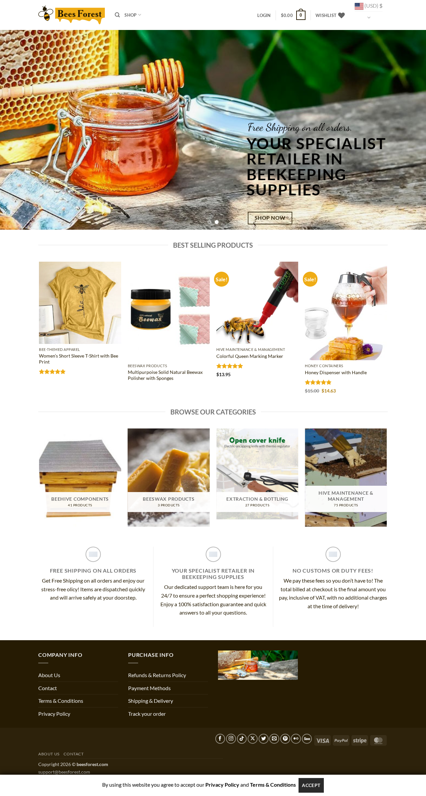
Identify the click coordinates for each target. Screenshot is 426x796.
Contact (47, 688)
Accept (311, 785)
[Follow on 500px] (307, 739)
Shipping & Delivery (150, 700)
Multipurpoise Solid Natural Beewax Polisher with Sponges (165, 375)
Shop (130, 15)
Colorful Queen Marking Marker (249, 356)
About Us (49, 675)
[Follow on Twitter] (264, 739)
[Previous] (17, 130)
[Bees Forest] (71, 15)
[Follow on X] (253, 739)
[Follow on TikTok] (242, 739)
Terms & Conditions (60, 700)
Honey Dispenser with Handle (336, 372)
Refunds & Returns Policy (157, 675)
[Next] (409, 130)
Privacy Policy (54, 713)
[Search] (117, 15)
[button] (264, 15)
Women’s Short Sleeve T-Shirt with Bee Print (78, 359)
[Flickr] (296, 739)
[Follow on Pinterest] (285, 739)
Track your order (147, 713)
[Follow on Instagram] (231, 739)
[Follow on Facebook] (220, 739)
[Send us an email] (274, 739)
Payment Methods (149, 688)
